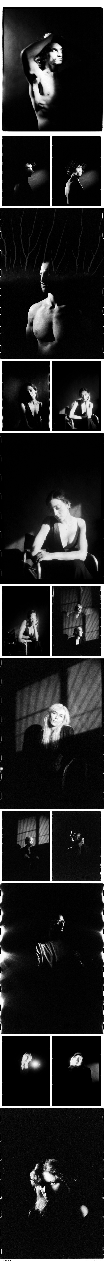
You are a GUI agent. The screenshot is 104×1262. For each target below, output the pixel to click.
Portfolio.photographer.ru (96, 1260)
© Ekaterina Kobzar (7, 1260)
